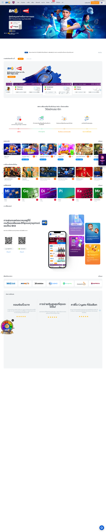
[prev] (6, 90)
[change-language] (102, 3)
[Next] (103, 149)
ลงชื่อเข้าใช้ (87, 3)
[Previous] (3, 149)
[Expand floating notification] (102, 163)
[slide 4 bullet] (11, 33)
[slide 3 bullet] (9, 33)
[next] (101, 90)
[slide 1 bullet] (4, 33)
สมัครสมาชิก (95, 3)
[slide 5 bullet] (12, 33)
